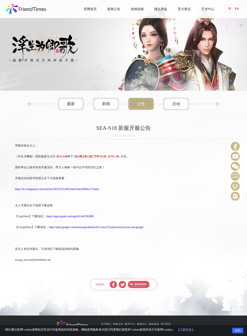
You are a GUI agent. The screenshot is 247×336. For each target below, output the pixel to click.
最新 (71, 104)
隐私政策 (154, 324)
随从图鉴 (160, 9)
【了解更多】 (185, 329)
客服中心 (142, 324)
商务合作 (118, 324)
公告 (141, 104)
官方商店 (184, 9)
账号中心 (130, 324)
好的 (238, 330)
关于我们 (106, 324)
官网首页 (90, 9)
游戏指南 (137, 9)
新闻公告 (113, 9)
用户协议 (166, 324)
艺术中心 (207, 9)
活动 (176, 104)
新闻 (106, 104)
